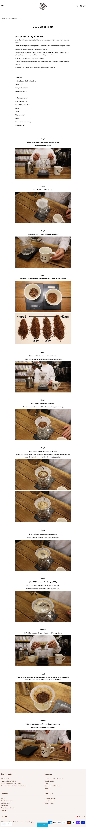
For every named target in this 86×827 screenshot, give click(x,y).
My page (4, 810)
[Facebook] (2, 816)
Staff (46, 783)
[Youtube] (6, 816)
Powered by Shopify (27, 822)
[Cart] (84, 6)
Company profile (50, 798)
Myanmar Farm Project (8, 781)
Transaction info (50, 801)
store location (49, 781)
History (47, 788)
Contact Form (5, 803)
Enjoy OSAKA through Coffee (11, 783)
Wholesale (4, 805)
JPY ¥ (81, 816)
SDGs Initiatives (6, 779)
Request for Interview (8, 808)
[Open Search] (77, 6)
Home (3, 18)
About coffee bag (6, 801)
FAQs (3, 798)
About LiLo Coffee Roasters (54, 779)
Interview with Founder (52, 786)
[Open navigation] (18, 5)
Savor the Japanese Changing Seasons (13, 786)
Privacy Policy (49, 803)
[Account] (81, 6)
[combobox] (6, 824)
